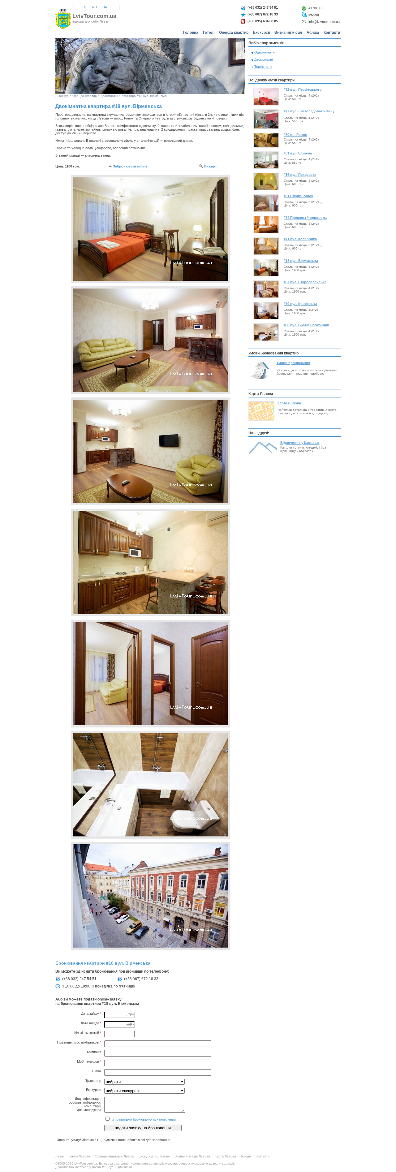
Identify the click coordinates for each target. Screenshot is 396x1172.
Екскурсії (261, 32)
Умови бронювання (293, 363)
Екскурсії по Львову (154, 1156)
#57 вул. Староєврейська (305, 282)
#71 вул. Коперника (300, 239)
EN (84, 7)
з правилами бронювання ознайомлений (144, 1119)
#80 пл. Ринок (295, 135)
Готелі (208, 32)
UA (104, 7)
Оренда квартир (233, 32)
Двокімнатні (109, 96)
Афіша (313, 32)
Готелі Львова (79, 1156)
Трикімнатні (263, 66)
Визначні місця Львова (192, 1156)
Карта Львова (289, 403)
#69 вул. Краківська (300, 304)
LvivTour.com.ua (94, 16)
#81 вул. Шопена (298, 153)
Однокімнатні (264, 52)
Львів (59, 96)
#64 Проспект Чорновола (305, 217)
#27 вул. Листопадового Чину (309, 111)
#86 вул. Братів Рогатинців (306, 325)
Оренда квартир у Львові (114, 1156)
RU (94, 7)
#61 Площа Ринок (298, 196)
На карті (210, 166)
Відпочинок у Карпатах (300, 443)
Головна (190, 32)
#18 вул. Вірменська (301, 261)
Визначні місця (288, 32)
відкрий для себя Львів (90, 21)
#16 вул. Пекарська (300, 174)
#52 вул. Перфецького (303, 89)
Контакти (332, 32)
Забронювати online (130, 166)
